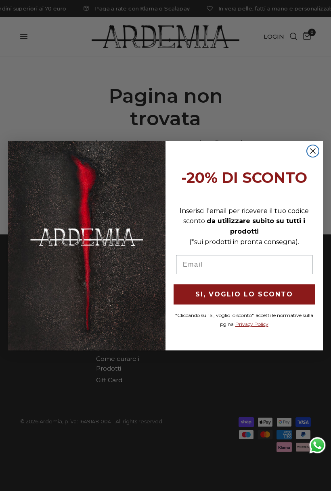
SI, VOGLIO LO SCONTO (244, 294)
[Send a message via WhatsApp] (317, 445)
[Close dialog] (313, 151)
